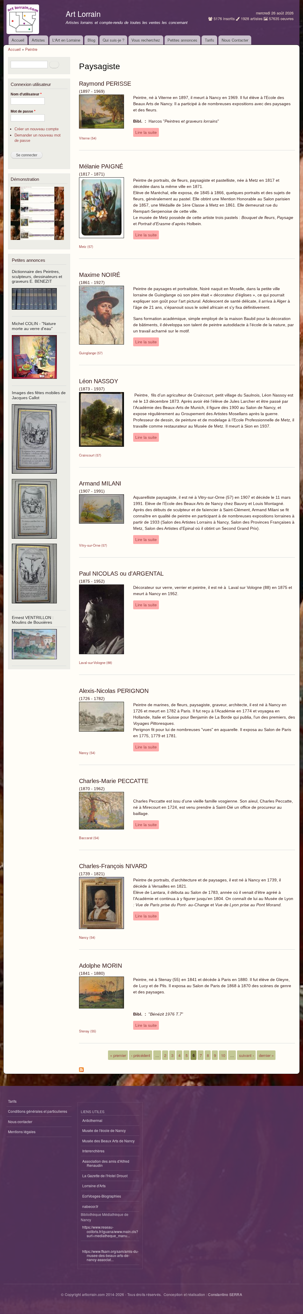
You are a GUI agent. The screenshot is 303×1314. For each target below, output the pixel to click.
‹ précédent (140, 1055)
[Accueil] (23, 17)
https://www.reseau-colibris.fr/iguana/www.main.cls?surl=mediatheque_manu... (110, 1231)
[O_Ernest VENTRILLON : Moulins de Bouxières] (34, 662)
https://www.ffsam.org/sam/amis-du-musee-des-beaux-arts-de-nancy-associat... (110, 1255)
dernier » (266, 1055)
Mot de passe (23, 111)
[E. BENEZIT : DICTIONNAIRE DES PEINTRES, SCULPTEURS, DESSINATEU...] (34, 312)
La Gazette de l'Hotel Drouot (105, 1175)
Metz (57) (86, 246)
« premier (118, 1055)
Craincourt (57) (90, 455)
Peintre (31, 49)
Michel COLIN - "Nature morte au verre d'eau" (34, 326)
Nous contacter (20, 1121)
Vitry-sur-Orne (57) (93, 545)
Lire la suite (146, 132)
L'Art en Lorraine (66, 40)
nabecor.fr (90, 1206)
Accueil (18, 40)
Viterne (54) (87, 138)
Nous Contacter (235, 40)
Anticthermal (92, 1120)
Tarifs (209, 40)
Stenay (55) (87, 1031)
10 (223, 1055)
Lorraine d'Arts (94, 1185)
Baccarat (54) (89, 837)
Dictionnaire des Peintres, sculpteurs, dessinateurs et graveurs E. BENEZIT (37, 276)
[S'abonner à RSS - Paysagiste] (81, 1068)
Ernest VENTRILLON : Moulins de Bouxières (33, 620)
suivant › (246, 1055)
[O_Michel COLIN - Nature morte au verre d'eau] (34, 381)
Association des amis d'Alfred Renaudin (105, 1163)
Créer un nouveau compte (36, 129)
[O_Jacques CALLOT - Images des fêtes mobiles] (34, 476)
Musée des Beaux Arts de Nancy (108, 1140)
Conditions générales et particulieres (37, 1111)
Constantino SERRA (225, 1294)
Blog (91, 40)
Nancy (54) (87, 752)
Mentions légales (22, 1131)
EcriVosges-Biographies (101, 1195)
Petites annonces (182, 40)
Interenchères (93, 1150)
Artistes (38, 40)
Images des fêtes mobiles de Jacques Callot (39, 395)
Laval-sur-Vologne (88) (95, 662)
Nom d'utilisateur (26, 94)
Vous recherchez (145, 40)
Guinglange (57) (91, 352)
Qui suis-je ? (113, 40)
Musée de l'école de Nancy (104, 1130)
